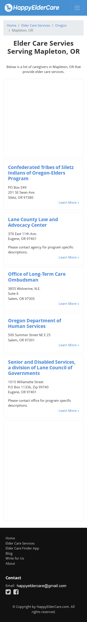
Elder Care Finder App (22, 548)
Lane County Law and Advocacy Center (33, 222)
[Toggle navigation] (77, 7)
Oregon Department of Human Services (34, 323)
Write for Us (15, 558)
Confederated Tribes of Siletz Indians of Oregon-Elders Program (41, 173)
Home (11, 25)
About (10, 563)
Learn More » (69, 202)
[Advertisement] (43, 118)
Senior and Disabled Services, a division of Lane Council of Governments (41, 367)
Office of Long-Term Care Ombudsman (37, 277)
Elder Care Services (35, 25)
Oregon (61, 25)
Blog (9, 553)
